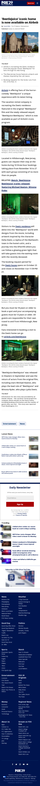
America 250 (5, 599)
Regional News (24, 702)
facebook (12, 764)
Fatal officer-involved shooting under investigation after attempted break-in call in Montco (25, 553)
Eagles (4, 659)
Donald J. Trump (23, 630)
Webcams (21, 662)
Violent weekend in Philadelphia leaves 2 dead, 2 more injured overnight (14, 463)
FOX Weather (22, 606)
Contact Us (5, 727)
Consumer (5, 707)
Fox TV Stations (16, 26)
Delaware (5, 609)
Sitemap (4, 743)
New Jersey (5, 606)
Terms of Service (21, 515)
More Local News (7, 611)
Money (4, 702)
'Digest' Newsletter (7, 630)
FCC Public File (6, 729)
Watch (21, 649)
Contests (4, 678)
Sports (4, 649)
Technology (5, 714)
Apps (3, 724)
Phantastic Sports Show (7, 653)
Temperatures (22, 610)
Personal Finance (7, 711)
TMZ (3, 685)
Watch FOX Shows (7, 687)
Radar (20, 608)
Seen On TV (5, 640)
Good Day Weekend (8, 628)
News (22, 424)
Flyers (3, 661)
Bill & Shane (22, 687)
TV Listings (5, 738)
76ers (3, 666)
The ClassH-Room (7, 683)
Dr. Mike (4, 644)
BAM (20, 683)
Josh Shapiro (22, 633)
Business (4, 704)
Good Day (6, 623)
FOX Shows (5, 680)
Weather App (22, 615)
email (27, 764)
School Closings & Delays (24, 602)
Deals (3, 709)
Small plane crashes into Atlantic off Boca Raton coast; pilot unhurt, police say (14, 455)
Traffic (4, 633)
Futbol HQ (5, 656)
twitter (16, 764)
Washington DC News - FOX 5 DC (25, 716)
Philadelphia (5, 602)
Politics (21, 623)
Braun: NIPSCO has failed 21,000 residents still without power (14, 472)
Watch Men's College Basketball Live (25, 743)
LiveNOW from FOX (24, 657)
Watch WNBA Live (24, 752)
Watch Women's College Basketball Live (24, 747)
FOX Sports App (6, 670)
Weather (22, 597)
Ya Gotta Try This (7, 637)
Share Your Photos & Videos (8, 690)
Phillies (4, 663)
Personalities (6, 736)
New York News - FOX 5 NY (23, 712)
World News (5, 616)
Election (20, 626)
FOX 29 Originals (22, 676)
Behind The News (24, 685)
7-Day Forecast (23, 599)
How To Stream (23, 652)
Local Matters (22, 669)
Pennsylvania (6, 604)
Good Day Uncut (7, 642)
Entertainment (25, 26)
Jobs (3, 741)
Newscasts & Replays (25, 655)
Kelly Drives (22, 690)
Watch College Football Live (22, 730)
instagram (20, 764)
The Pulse (21, 697)
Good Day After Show (8, 626)
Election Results (23, 628)
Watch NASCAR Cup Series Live (24, 736)
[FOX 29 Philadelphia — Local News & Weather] (7, 3)
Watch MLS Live (23, 754)
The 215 (21, 692)
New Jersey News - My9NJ (24, 708)
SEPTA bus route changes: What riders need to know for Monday (13, 437)
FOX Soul (21, 664)
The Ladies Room (24, 694)
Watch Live (31, 3)
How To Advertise (7, 734)
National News (6, 613)
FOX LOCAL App (23, 704)
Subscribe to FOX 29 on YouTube (17, 569)
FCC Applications (7, 731)
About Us (6, 722)
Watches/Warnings (24, 613)
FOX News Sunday (7, 618)
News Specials (22, 659)
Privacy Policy (22, 513)
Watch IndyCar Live (24, 740)
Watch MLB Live (23, 733)
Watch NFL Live (23, 727)
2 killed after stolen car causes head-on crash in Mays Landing (14, 446)
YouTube (21, 666)
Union (3, 668)
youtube (23, 764)
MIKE (20, 680)
